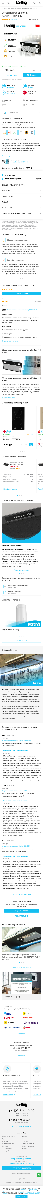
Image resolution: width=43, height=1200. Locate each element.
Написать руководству (21, 1168)
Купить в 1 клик (11, 75)
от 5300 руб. (11, 93)
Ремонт (24, 1139)
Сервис (4, 1139)
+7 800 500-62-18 (21, 1119)
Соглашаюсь (21, 1197)
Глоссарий (5, 1151)
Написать (21, 1055)
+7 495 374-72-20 (21, 1110)
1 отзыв (14, 19)
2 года (30, 87)
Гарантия (5, 1141)
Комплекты (26, 1151)
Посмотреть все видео (21, 967)
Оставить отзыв (21, 293)
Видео (24, 1136)
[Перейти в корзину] (40, 3)
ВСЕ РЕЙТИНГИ (21, 641)
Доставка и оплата (8, 1136)
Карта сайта (21, 1179)
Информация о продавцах (31, 1193)
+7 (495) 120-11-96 (21, 1048)
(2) (32, 434)
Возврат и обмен (8, 1144)
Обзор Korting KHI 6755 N (19, 162)
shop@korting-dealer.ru (21, 1159)
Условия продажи (21, 1176)
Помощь (25, 1141)
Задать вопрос (21, 911)
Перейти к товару (10, 489)
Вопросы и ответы (28, 1144)
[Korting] (21, 3)
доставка (10, 87)
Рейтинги (25, 1148)
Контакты (5, 1146)
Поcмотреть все (21, 916)
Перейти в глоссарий (21, 570)
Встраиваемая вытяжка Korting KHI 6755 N (16, 740)
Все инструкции (12, 113)
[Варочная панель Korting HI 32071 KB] (18, 418)
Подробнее (21, 1033)
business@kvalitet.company (21, 1163)
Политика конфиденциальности (21, 1173)
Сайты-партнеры (28, 1146)
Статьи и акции (7, 1148)
